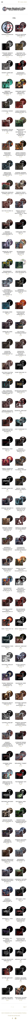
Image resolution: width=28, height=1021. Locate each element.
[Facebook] (12, 1018)
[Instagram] (15, 1018)
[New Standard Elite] (14, 9)
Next (24, 1007)
